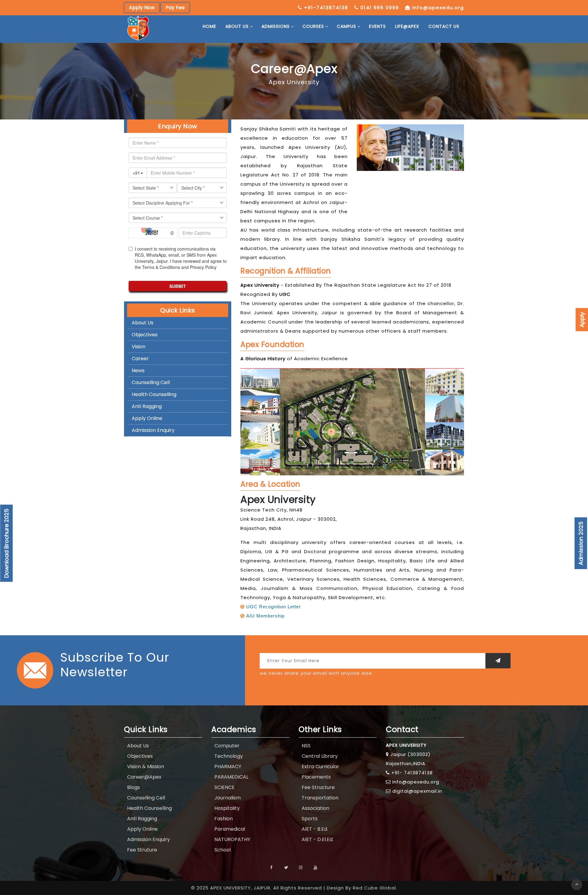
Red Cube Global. (375, 888)
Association (315, 808)
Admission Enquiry (153, 430)
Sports (310, 818)
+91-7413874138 (326, 7)
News (138, 370)
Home (209, 26)
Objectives (144, 334)
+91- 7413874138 (412, 772)
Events (377, 26)
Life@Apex (407, 26)
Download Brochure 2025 (6, 543)
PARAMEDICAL (231, 776)
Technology (228, 756)
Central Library (320, 756)
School (222, 849)
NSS (306, 745)
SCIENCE (224, 787)
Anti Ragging (147, 406)
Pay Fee (175, 7)
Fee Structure (318, 787)
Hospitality (227, 808)
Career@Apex (144, 776)
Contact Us (443, 26)
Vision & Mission (145, 766)
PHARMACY (227, 766)
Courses (313, 26)
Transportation (320, 797)
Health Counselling (154, 394)
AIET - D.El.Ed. (318, 839)
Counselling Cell (151, 382)
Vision (138, 346)
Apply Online (147, 418)
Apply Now (142, 7)
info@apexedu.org (438, 7)
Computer (226, 745)
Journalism (227, 797)
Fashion (223, 818)
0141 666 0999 (379, 7)
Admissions (276, 26)
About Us (237, 26)
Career (140, 358)
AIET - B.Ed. (315, 829)
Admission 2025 (581, 543)
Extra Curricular (320, 766)
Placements (316, 776)
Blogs (133, 787)
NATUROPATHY (232, 839)
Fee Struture (142, 849)
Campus (346, 26)
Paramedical (229, 829)
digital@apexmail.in (417, 791)
